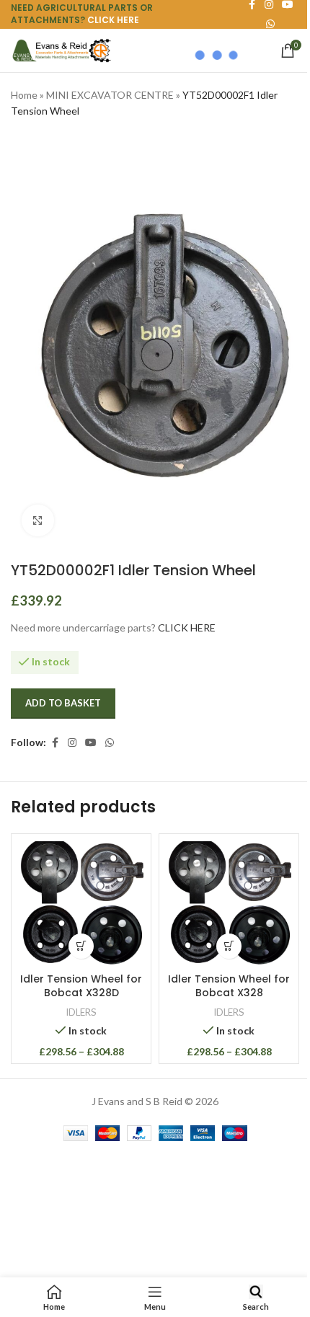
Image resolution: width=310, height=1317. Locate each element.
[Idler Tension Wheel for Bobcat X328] (229, 903)
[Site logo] (61, 49)
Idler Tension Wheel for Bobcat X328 (229, 986)
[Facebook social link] (54, 743)
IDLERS (81, 1012)
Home (24, 95)
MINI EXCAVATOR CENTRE (110, 95)
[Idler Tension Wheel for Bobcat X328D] (81, 903)
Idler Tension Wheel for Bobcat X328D (81, 986)
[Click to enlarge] (38, 521)
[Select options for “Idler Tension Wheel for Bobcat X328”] (229, 946)
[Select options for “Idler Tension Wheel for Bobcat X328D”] (81, 946)
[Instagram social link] (72, 743)
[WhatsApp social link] (109, 743)
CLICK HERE (113, 20)
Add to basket (63, 703)
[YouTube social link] (91, 743)
